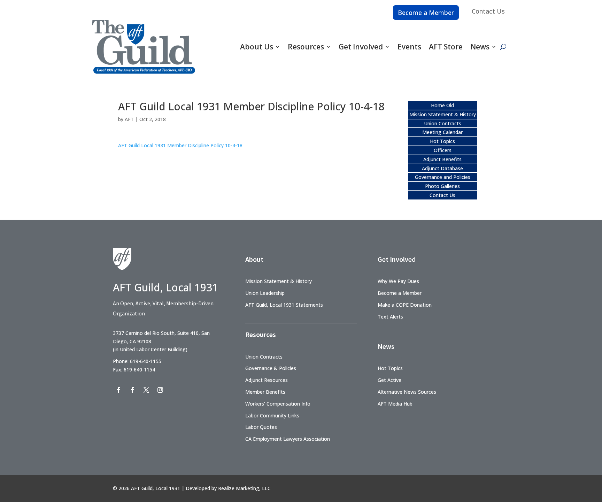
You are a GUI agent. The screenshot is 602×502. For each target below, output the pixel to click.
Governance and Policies (442, 177)
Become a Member (426, 12)
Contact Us (488, 11)
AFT (129, 119)
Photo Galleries (442, 186)
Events (409, 47)
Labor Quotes (261, 427)
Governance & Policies (270, 368)
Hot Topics (442, 141)
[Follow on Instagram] (160, 389)
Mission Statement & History (442, 114)
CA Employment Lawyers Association (287, 439)
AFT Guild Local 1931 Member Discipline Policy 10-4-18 (180, 145)
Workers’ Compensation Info (277, 403)
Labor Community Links (272, 415)
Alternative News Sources (407, 392)
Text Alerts (390, 316)
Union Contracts (442, 123)
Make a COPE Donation (405, 304)
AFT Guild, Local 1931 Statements (284, 304)
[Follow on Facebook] (118, 389)
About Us (256, 47)
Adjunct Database (442, 168)
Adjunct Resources (266, 380)
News (479, 47)
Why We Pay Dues (398, 281)
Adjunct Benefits (442, 159)
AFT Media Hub (395, 403)
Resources (306, 47)
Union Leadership (265, 293)
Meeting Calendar (442, 132)
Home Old (442, 105)
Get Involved (361, 47)
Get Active (389, 380)
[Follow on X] (146, 389)
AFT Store (446, 47)
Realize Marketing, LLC (244, 488)
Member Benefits (265, 392)
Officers (443, 150)
